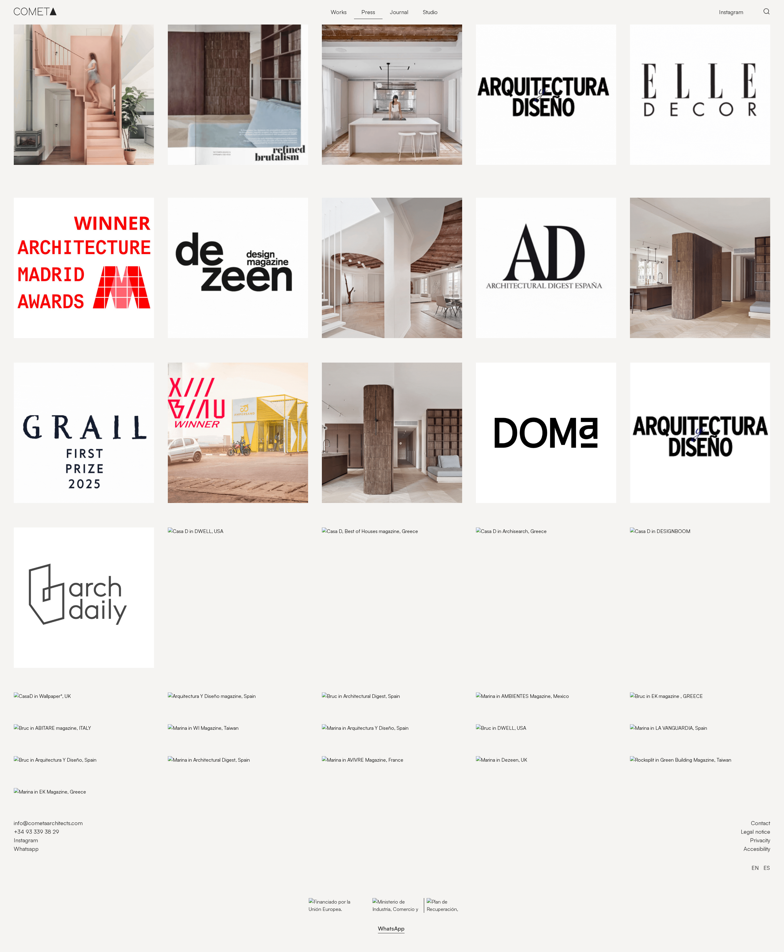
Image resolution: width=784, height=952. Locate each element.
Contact (760, 823)
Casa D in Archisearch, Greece (513, 541)
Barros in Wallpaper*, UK (352, 509)
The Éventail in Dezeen (195, 344)
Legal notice (755, 831)
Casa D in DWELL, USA (196, 541)
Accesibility (757, 848)
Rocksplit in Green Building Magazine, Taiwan (684, 770)
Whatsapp (26, 848)
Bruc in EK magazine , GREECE (668, 706)
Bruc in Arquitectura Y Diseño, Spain (57, 770)
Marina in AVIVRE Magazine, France (365, 770)
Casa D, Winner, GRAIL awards (51, 509)
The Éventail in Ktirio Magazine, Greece (369, 171)
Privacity (760, 840)
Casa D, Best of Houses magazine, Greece (373, 541)
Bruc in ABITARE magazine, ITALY (54, 738)
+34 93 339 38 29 (36, 831)
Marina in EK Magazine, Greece (52, 801)
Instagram (731, 12)
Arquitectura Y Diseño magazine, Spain (214, 706)
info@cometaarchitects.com (48, 823)
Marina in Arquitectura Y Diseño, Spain (368, 738)
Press (368, 12)
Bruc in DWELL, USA (501, 738)
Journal (399, 12)
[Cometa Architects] (35, 11)
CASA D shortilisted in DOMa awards (520, 509)
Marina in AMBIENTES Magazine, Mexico (525, 706)
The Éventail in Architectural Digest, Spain (525, 344)
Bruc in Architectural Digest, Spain (363, 706)
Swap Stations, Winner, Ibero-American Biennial (226, 509)
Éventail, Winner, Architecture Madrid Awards (68, 344)
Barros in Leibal (649, 344)
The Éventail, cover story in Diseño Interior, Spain (381, 344)
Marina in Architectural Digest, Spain (211, 770)
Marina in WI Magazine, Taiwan (205, 738)
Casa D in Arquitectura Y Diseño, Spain (676, 509)
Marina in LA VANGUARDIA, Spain (671, 738)
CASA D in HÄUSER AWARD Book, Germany (68, 171)
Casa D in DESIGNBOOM (661, 541)
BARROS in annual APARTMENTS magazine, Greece (231, 171)
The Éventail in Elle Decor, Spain (669, 171)
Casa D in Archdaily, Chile (44, 674)
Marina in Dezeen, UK (502, 770)
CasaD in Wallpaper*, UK (44, 706)
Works (339, 12)
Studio (430, 12)
